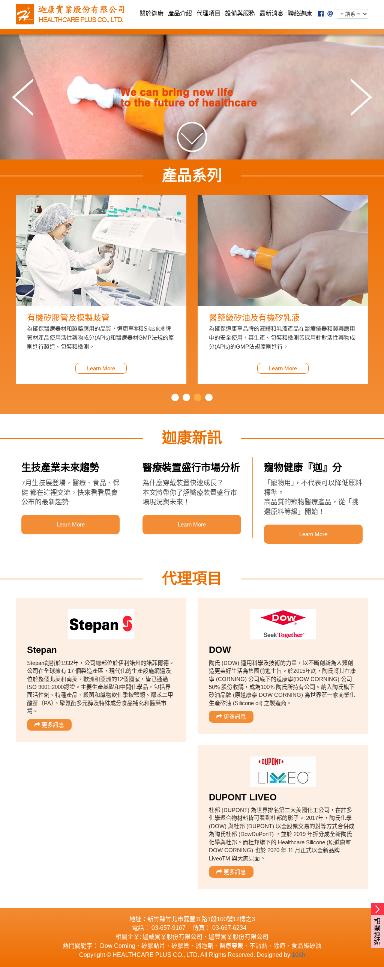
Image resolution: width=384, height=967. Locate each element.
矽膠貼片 (153, 946)
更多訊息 (52, 725)
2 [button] (186, 397)
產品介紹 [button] (180, 13)
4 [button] (209, 397)
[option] (101, 289)
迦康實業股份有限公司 (72, 14)
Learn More (101, 368)
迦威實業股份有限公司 (172, 937)
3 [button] (197, 397)
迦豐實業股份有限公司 (238, 937)
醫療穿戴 (231, 946)
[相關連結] (377, 909)
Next (361, 97)
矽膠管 (180, 946)
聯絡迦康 (300, 13)
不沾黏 (258, 946)
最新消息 (272, 13)
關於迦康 (152, 13)
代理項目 (208, 13)
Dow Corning (117, 946)
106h (298, 955)
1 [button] (175, 397)
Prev (22, 97)
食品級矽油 (306, 946)
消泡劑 (204, 946)
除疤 (279, 946)
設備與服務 (240, 13)
